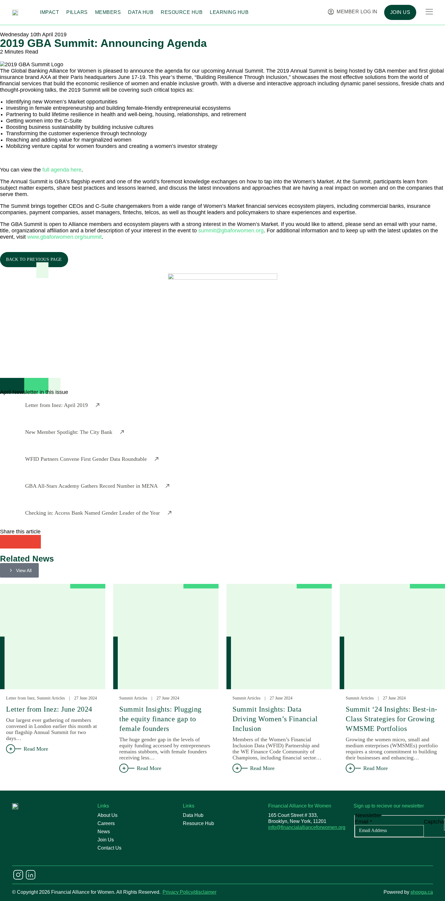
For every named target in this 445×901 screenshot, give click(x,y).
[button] (7, 542)
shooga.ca (421, 892)
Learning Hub (229, 12)
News (103, 831)
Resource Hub (182, 12)
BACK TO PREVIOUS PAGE (34, 259)
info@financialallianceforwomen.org (306, 827)
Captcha (434, 822)
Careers (106, 823)
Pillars (77, 12)
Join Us (105, 839)
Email (363, 822)
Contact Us (109, 847)
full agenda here (61, 170)
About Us (107, 815)
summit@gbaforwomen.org (231, 231)
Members (108, 12)
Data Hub (140, 12)
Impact (49, 12)
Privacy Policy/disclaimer (189, 892)
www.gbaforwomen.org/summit (64, 237)
